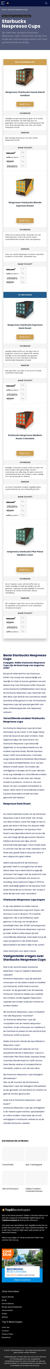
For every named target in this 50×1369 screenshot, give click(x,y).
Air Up (4, 1300)
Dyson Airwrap (8, 1297)
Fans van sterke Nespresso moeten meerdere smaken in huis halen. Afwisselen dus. (24, 253)
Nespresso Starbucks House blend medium (25, 94)
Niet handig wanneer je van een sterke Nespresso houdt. (21, 136)
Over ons (5, 1327)
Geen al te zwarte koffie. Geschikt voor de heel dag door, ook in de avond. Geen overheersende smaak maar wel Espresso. (23, 234)
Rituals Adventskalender (12, 1307)
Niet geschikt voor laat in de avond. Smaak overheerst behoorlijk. (23, 369)
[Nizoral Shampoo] (13, 1172)
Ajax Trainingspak (33, 1164)
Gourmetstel (7, 1310)
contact (5, 1240)
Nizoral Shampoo (10, 1188)
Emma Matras (8, 1303)
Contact (5, 1330)
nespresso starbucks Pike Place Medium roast (25, 553)
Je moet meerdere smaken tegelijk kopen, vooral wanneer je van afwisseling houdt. (23, 485)
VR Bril (4, 1314)
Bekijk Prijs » (25, 104)
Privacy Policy (7, 1334)
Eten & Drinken (7, 16)
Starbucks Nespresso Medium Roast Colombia (25, 437)
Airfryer (5, 1317)
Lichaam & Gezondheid (22, 16)
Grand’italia (7, 1164)
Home (4, 10)
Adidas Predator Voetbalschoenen (34, 1190)
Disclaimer (6, 1337)
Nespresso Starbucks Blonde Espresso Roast (25, 204)
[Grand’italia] (13, 1148)
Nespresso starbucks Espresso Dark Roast (25, 326)
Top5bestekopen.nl (10, 1220)
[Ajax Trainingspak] (36, 1148)
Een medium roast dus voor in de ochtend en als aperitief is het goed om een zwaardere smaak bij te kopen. (24, 603)
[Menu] (3, 3)
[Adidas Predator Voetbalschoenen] (36, 1172)
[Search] (46, 3)
